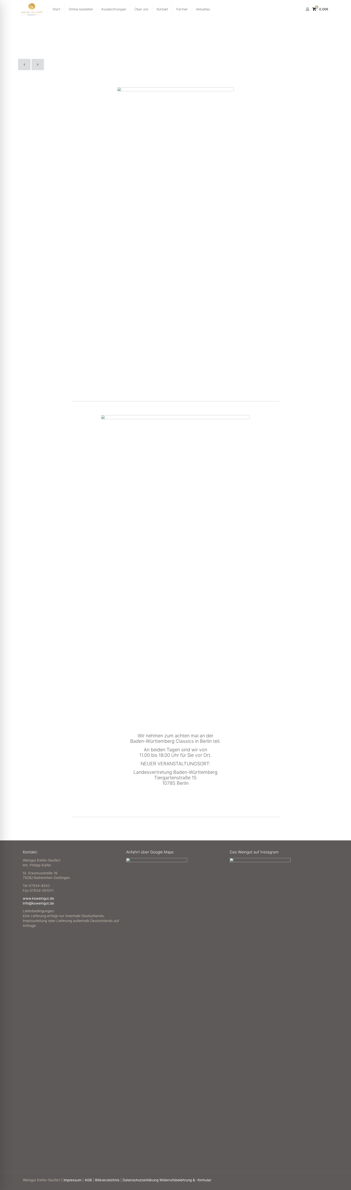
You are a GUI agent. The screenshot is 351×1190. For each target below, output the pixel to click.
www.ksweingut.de (38, 898)
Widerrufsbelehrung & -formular (185, 1180)
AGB (88, 1180)
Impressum (72, 1180)
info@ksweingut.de (38, 903)
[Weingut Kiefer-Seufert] (32, 9)
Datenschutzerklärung (140, 1180)
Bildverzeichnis (107, 1180)
